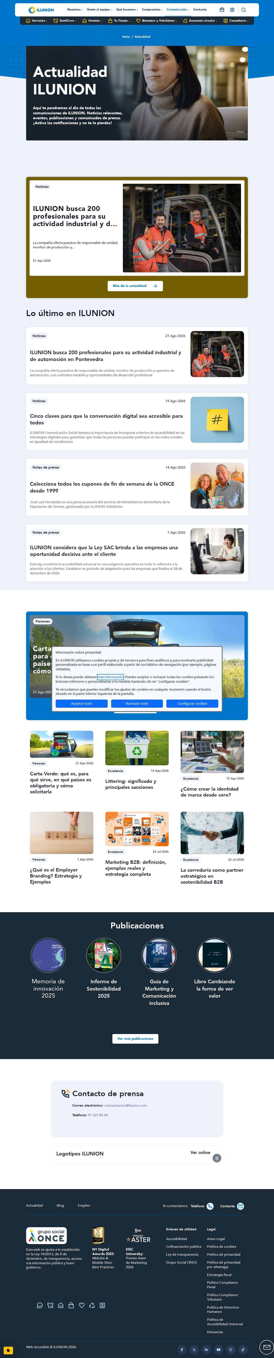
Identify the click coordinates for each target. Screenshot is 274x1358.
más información (110, 677)
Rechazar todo (137, 703)
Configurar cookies (198, 703)
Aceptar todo (81, 703)
